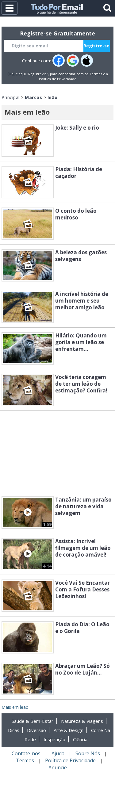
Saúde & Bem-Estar (32, 721)
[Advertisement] (58, 453)
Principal (11, 97)
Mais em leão (15, 707)
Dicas (13, 730)
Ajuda (58, 753)
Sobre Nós (87, 753)
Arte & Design (68, 730)
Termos (95, 74)
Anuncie (57, 767)
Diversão (36, 730)
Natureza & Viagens (82, 721)
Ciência (80, 739)
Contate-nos (26, 753)
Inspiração (54, 739)
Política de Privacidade (57, 78)
